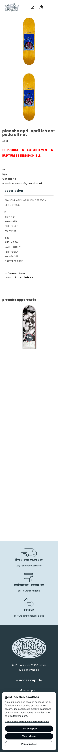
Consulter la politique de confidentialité (27, 721)
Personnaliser (29, 744)
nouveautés (19, 183)
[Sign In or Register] (32, 7)
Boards (6, 183)
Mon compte (27, 690)
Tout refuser (29, 736)
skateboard (35, 183)
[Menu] (50, 8)
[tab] (29, 191)
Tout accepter (29, 728)
